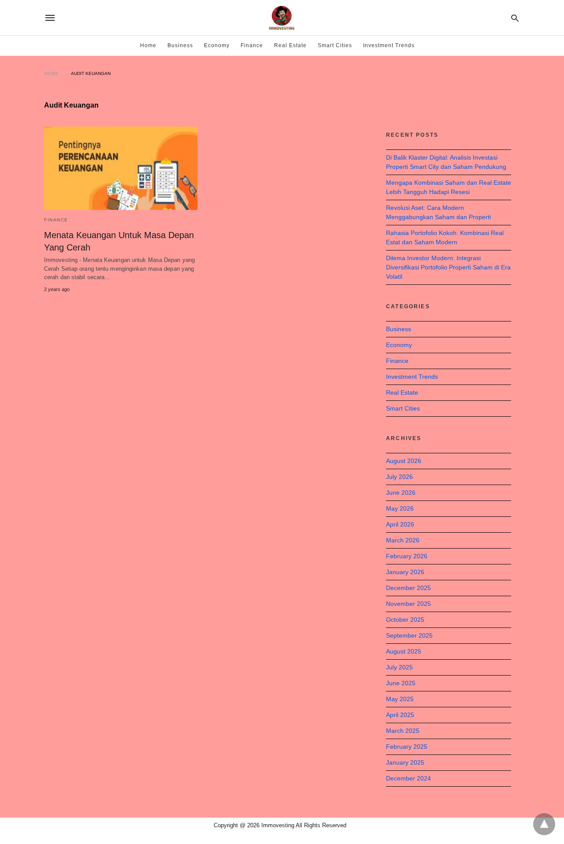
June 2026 (401, 492)
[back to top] (544, 824)
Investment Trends (389, 45)
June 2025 (401, 683)
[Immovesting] (281, 17)
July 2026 (399, 476)
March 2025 (402, 730)
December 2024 (408, 778)
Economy (217, 45)
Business (180, 45)
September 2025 (409, 635)
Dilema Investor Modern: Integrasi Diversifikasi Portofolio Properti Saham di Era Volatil (448, 267)
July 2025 (399, 667)
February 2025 (406, 746)
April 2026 (400, 524)
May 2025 (400, 698)
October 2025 (405, 619)
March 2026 (402, 540)
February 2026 (406, 556)
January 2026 (405, 571)
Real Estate (290, 45)
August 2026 (403, 460)
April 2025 (400, 714)
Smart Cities (335, 45)
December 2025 (408, 587)
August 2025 (403, 651)
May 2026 (400, 508)
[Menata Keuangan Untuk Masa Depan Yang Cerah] (120, 168)
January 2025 (405, 762)
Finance (252, 45)
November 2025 (408, 603)
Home (148, 45)
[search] (515, 18)
